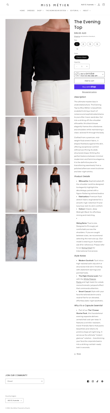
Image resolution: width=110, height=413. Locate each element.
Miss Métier (14, 408)
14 (78, 49)
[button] (7, 4)
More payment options (89, 92)
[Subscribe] (41, 381)
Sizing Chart (87, 248)
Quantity (77, 62)
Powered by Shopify (24, 408)
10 (90, 44)
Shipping (77, 36)
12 (97, 44)
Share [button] (79, 354)
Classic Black (81, 57)
